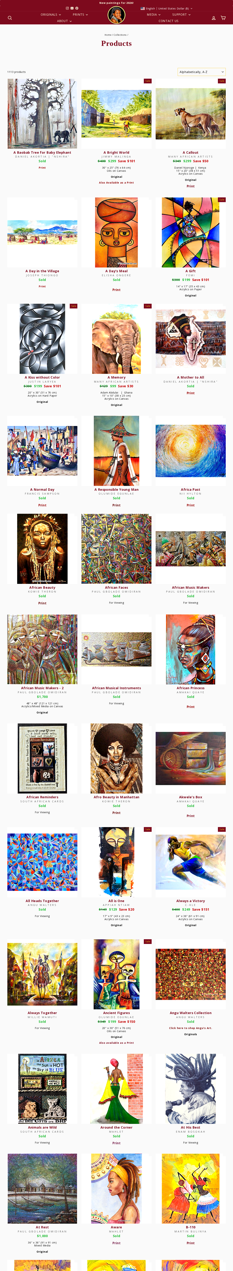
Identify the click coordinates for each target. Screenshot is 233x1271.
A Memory (117, 377)
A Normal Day (42, 489)
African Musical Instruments (116, 688)
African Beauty (42, 587)
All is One (116, 901)
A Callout (191, 152)
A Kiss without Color (42, 377)
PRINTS (79, 15)
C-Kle (190, 905)
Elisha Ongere (116, 275)
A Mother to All (190, 377)
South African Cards (42, 801)
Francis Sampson (42, 493)
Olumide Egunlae (116, 493)
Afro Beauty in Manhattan (116, 797)
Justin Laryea (42, 381)
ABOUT (63, 21)
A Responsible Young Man (116, 489)
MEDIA (152, 15)
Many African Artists (190, 156)
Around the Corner (116, 1127)
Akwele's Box (190, 797)
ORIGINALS (49, 15)
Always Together (42, 1013)
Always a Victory (190, 901)
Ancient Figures (116, 1013)
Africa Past (190, 489)
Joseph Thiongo (42, 275)
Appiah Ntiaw (116, 905)
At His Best (190, 1127)
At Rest (42, 1227)
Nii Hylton (190, 493)
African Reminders (42, 797)
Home (108, 34)
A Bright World (116, 152)
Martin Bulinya (190, 1231)
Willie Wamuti (42, 1017)
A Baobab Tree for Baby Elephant (42, 152)
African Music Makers (190, 587)
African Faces (116, 587)
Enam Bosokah (191, 1131)
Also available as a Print (116, 1042)
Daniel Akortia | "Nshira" (42, 156)
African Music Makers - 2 (42, 688)
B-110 (190, 1227)
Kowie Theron (42, 591)
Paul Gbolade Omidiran (116, 591)
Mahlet (116, 1131)
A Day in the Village (42, 271)
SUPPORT (180, 15)
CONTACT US (169, 21)
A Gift (190, 271)
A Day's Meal (116, 271)
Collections (120, 34)
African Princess (190, 688)
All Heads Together (42, 901)
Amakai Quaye (191, 692)
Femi (190, 275)
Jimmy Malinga (117, 156)
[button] (166, 8)
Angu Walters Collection (191, 1013)
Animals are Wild (42, 1127)
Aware (116, 1227)
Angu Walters (42, 905)
